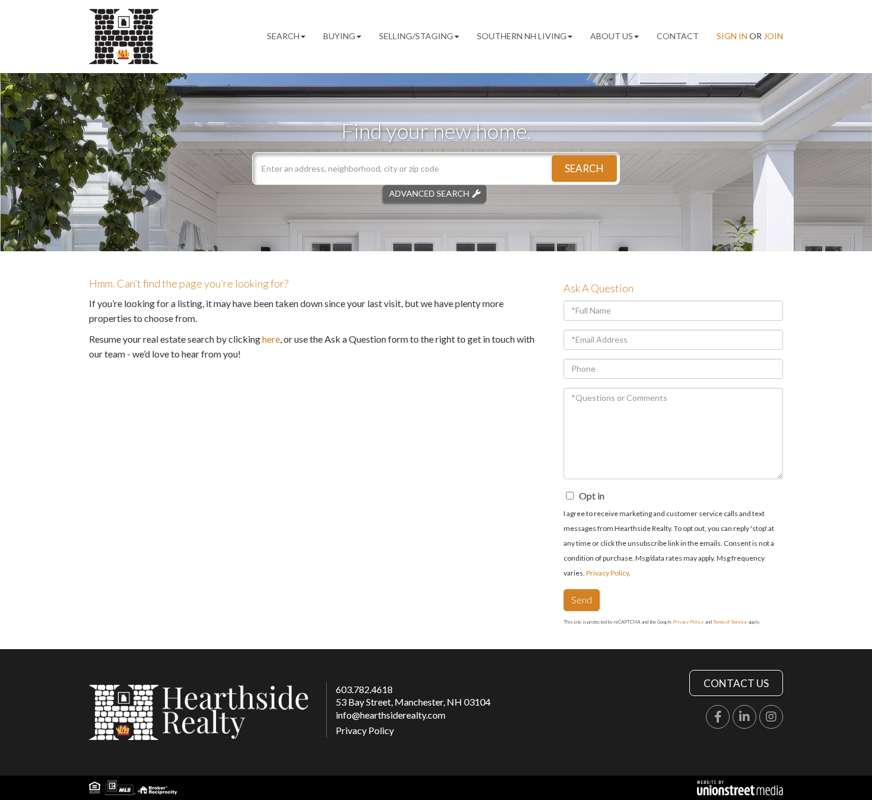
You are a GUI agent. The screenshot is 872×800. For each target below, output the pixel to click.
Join (773, 36)
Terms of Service (730, 622)
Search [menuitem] (283, 36)
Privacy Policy (607, 572)
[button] (584, 168)
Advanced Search (429, 193)
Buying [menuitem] (339, 36)
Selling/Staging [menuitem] (416, 36)
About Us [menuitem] (611, 36)
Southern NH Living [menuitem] (522, 36)
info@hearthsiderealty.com (390, 714)
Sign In (732, 36)
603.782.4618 (364, 689)
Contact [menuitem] (678, 36)
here (271, 338)
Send (581, 599)
